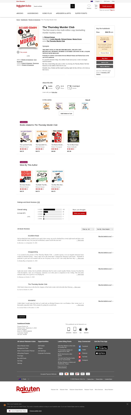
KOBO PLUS (47, 13)
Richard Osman (49, 37)
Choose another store (36, 411)
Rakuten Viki (54, 389)
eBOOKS (20, 13)
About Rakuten (109, 389)
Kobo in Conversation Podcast (25, 350)
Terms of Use (90, 379)
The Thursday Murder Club (56, 41)
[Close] (127, 404)
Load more (22, 317)
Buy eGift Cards (21, 358)
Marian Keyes (77, 39)
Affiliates (40, 348)
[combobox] (88, 229)
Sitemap (19, 363)
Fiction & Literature (26, 63)
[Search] (72, 6)
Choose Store (105, 53)
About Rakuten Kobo (23, 345)
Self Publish (41, 345)
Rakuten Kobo (23, 6)
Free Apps (20, 355)
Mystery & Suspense (27, 59)
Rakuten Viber (64, 389)
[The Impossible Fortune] (46, 109)
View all (87, 100)
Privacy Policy (99, 379)
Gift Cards (107, 1)
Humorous (36, 63)
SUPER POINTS (81, 13)
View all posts (62, 367)
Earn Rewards (20, 1)
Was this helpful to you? (105, 236)
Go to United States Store (18, 411)
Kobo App (54, 92)
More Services (99, 389)
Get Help (19, 360)
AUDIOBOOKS (33, 13)
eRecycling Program (23, 353)
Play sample (23, 52)
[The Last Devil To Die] (59, 109)
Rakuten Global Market (76, 389)
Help (113, 1)
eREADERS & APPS (63, 13)
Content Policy (108, 379)
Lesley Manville (55, 39)
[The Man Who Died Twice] (85, 109)
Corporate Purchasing (44, 353)
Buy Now (104, 58)
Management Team (22, 348)
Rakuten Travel (88, 389)
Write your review (79, 213)
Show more (80, 240)
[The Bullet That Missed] (72, 109)
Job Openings (42, 350)
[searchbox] (54, 6)
